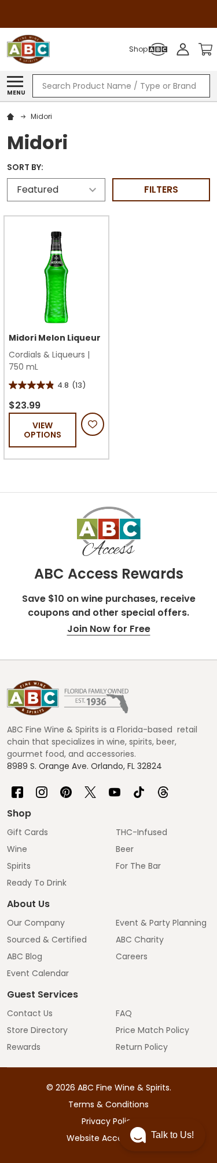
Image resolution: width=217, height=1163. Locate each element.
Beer (125, 849)
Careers (132, 956)
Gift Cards (27, 832)
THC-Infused (141, 832)
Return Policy (142, 1047)
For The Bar (138, 866)
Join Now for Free (108, 628)
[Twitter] (90, 787)
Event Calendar (38, 973)
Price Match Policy (152, 1030)
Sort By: (25, 167)
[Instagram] (41, 787)
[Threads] (163, 787)
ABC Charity (140, 939)
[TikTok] (138, 787)
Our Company (36, 923)
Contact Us (30, 1013)
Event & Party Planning (161, 923)
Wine (17, 849)
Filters (161, 189)
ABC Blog (24, 956)
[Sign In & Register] (183, 49)
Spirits (19, 866)
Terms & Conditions (108, 1104)
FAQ (124, 1013)
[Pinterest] (66, 787)
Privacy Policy (109, 1121)
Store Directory (37, 1030)
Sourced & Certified (47, 939)
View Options (42, 430)
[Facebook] (17, 787)
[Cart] (205, 49)
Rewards (24, 1047)
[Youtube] (114, 787)
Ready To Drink (37, 882)
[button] (162, 1135)
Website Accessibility (109, 1138)
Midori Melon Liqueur (55, 338)
